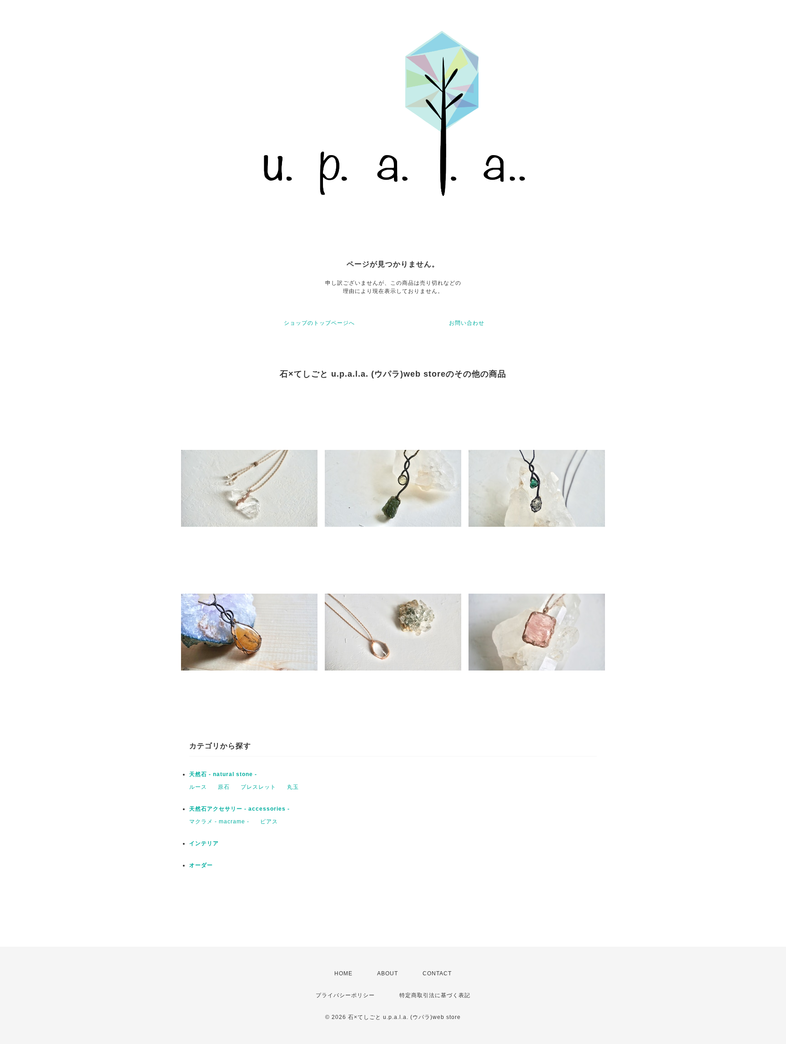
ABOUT (387, 973)
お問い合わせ (466, 323)
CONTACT (437, 973)
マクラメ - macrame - (219, 821)
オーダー (201, 865)
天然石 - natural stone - (223, 774)
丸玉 (293, 787)
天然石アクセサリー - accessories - (239, 809)
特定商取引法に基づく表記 (434, 995)
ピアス (269, 821)
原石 (224, 787)
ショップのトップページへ (319, 323)
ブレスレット (258, 787)
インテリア (204, 843)
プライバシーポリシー (345, 995)
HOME (343, 973)
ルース (198, 787)
